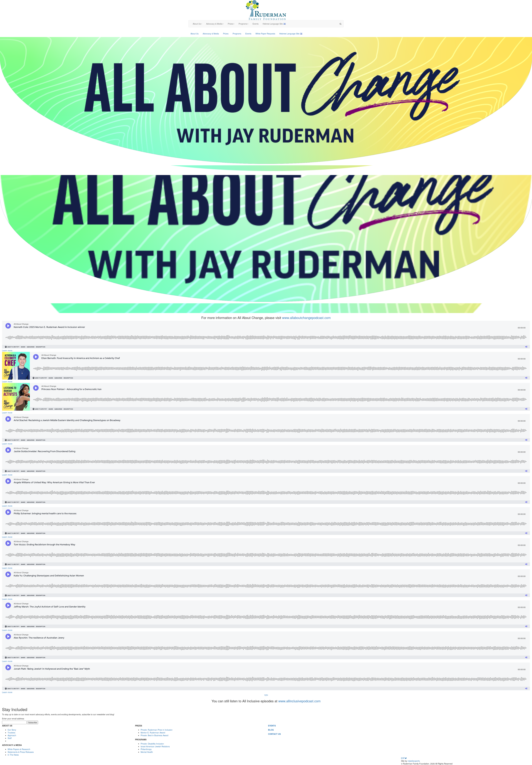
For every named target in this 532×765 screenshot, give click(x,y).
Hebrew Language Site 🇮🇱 (275, 24)
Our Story (12, 729)
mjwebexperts (414, 760)
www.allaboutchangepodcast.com (306, 317)
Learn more (7, 350)
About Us (198, 24)
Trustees (11, 732)
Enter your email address (13, 718)
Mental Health (147, 752)
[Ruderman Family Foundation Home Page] (266, 9)
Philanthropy (146, 749)
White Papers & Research (19, 749)
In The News (13, 754)
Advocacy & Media (216, 24)
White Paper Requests (265, 33)
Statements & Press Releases (21, 752)
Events (257, 24)
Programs (244, 24)
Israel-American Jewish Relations (155, 746)
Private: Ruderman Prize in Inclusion (156, 729)
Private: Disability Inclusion (152, 743)
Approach (12, 735)
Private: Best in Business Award (154, 735)
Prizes (232, 24)
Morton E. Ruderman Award (153, 732)
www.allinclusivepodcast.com (299, 700)
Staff (9, 738)
